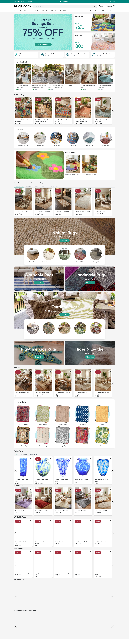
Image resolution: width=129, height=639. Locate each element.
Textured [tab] (36, 186)
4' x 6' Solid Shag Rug (20, 510)
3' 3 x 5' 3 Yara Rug (59, 542)
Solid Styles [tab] (28, 186)
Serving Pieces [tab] (33, 454)
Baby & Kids (63, 10)
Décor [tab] (16, 454)
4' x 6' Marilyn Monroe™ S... (101, 510)
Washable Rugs (36, 10)
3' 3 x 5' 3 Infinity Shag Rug (41, 510)
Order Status (112, 1)
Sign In (102, 6)
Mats (77, 10)
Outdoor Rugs (54, 10)
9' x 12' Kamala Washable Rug (82, 542)
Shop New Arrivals (64, 1)
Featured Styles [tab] (19, 186)
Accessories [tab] (24, 454)
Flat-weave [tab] (51, 186)
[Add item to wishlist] (30, 98)
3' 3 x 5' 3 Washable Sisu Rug (102, 542)
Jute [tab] (57, 186)
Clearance (112, 10)
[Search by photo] (34, 6)
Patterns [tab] (43, 186)
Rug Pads (71, 10)
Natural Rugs (45, 10)
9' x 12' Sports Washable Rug (22, 573)
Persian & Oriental (24, 10)
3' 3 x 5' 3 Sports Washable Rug (82, 573)
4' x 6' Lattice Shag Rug (80, 510)
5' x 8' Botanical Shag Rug (61, 510)
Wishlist (110, 6)
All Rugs (16, 10)
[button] (111, 77)
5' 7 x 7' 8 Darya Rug (100, 211)
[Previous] (15, 110)
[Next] (112, 110)
